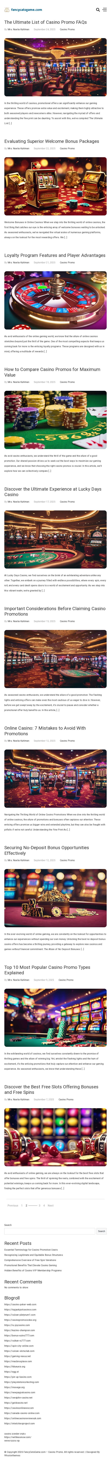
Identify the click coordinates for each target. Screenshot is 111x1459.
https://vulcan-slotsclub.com (19, 1351)
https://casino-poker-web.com (20, 1304)
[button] (98, 10)
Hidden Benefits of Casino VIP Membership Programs (33, 1270)
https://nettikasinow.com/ (17, 1437)
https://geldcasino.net (15, 1402)
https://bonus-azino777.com (19, 1335)
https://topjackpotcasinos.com (20, 1309)
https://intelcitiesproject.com (19, 1423)
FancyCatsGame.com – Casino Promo (43, 1452)
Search (8, 1225)
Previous (13, 1205)
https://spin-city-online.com (19, 1346)
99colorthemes (12, 1455)
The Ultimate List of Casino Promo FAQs (45, 22)
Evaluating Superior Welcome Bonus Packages (51, 141)
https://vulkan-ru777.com (17, 1340)
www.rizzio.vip (12, 1440)
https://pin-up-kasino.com (18, 1377)
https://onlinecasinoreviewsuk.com (22, 1418)
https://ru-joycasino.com (17, 1325)
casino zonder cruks (15, 1433)
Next (50, 1205)
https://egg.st (11, 1371)
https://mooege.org (14, 1387)
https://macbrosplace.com (18, 1361)
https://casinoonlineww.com (19, 1408)
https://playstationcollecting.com (21, 1382)
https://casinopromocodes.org (20, 1320)
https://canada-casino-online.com (21, 1413)
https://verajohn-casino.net (18, 1397)
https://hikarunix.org (14, 1366)
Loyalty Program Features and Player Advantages (55, 255)
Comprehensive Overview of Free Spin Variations (30, 1260)
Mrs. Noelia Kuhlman (18, 29)
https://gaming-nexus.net (17, 1356)
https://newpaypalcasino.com (19, 1392)
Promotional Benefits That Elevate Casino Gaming (30, 1265)
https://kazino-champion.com (19, 1330)
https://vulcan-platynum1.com (19, 1314)
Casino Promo (67, 29)
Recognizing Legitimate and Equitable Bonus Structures (33, 1255)
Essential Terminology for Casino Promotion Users (31, 1249)
